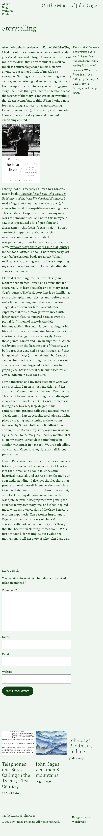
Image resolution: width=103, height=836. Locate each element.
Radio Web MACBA (56, 47)
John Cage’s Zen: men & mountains (48, 769)
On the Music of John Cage (69, 4)
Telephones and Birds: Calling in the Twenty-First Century (16, 774)
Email (6, 654)
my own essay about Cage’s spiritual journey (39, 246)
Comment (9, 590)
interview (29, 47)
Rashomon (18, 461)
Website (7, 671)
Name (6, 636)
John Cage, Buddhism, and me (80, 745)
